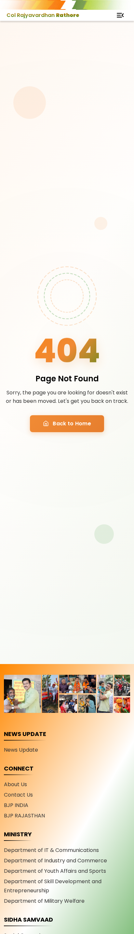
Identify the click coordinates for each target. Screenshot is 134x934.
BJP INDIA (16, 805)
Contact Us (18, 795)
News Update (21, 750)
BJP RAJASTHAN (24, 815)
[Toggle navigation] (120, 15)
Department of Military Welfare (44, 901)
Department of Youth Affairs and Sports (55, 871)
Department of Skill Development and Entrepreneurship (52, 886)
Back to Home (71, 423)
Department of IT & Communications (51, 850)
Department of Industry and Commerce (55, 860)
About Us (15, 784)
